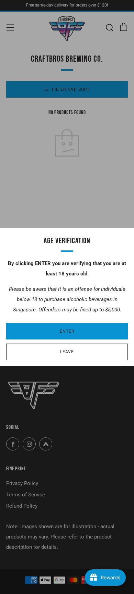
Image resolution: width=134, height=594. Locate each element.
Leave (67, 351)
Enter (67, 331)
